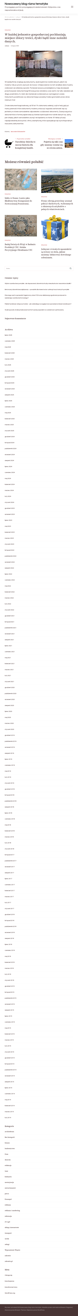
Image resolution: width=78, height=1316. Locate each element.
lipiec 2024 (8, 466)
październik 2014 (10, 1070)
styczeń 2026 (9, 371)
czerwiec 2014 (10, 1093)
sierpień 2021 (9, 639)
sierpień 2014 (9, 1082)
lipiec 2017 (8, 878)
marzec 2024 (9, 490)
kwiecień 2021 (10, 663)
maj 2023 (8, 526)
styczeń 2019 (9, 783)
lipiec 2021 (8, 645)
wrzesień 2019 (10, 747)
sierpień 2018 (9, 807)
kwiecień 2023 (10, 532)
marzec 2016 (9, 968)
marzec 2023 (9, 538)
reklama (8, 1205)
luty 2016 (8, 974)
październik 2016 (10, 926)
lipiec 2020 (8, 711)
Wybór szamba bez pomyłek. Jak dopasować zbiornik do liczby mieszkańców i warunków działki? (38, 283)
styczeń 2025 (9, 430)
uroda (7, 1239)
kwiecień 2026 (10, 353)
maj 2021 (8, 657)
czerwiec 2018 (10, 819)
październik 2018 (10, 801)
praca (7, 1194)
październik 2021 (10, 628)
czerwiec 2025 (10, 407)
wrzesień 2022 (10, 562)
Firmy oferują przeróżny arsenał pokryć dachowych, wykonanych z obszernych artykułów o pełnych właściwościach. (57, 205)
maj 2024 (8, 478)
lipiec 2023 (8, 520)
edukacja (8, 1165)
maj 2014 (8, 1099)
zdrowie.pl (9, 1261)
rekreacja (8, 1216)
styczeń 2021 (9, 681)
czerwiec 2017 (10, 884)
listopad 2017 (9, 855)
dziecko (8, 1160)
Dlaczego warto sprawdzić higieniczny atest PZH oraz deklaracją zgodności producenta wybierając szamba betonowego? (35, 296)
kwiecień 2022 (10, 592)
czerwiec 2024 (10, 472)
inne (6, 1171)
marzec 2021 (9, 669)
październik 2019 (10, 741)
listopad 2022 (9, 550)
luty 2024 (8, 496)
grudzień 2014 (10, 1058)
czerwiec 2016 (10, 950)
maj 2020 (8, 717)
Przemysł (8, 1199)
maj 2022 (8, 586)
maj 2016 (8, 956)
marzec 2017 (9, 896)
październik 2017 (10, 861)
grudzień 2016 (10, 914)
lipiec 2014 (8, 1088)
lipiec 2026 (8, 335)
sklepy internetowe (12, 1227)
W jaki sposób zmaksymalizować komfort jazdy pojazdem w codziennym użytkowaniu (34, 310)
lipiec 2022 (8, 574)
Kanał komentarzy (11, 1287)
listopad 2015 (9, 992)
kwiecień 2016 (10, 962)
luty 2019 (8, 777)
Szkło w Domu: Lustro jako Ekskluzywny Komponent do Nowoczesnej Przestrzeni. (18, 201)
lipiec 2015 (8, 1016)
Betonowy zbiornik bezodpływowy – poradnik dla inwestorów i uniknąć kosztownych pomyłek (37, 289)
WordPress (40, 1310)
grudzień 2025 (10, 377)
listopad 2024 (9, 442)
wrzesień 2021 (10, 634)
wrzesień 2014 (10, 1076)
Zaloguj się (8, 1275)
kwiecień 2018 (10, 831)
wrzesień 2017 (10, 866)
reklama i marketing (12, 1210)
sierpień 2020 (9, 705)
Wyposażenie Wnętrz (12, 1250)
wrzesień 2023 (10, 514)
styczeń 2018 (9, 849)
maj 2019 (8, 771)
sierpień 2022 (9, 568)
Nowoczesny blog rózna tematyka (26, 3)
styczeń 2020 (9, 729)
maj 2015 (8, 1028)
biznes (7, 1143)
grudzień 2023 (10, 508)
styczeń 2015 (9, 1052)
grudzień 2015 (10, 986)
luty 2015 (8, 1046)
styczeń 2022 (9, 610)
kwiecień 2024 (10, 484)
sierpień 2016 (9, 938)
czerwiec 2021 (10, 651)
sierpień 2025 (9, 395)
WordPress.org (10, 1293)
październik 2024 (10, 448)
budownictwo (10, 1148)
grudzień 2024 (10, 436)
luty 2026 (8, 365)
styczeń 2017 (9, 908)
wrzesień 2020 (10, 699)
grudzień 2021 (10, 616)
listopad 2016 (9, 920)
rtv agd (7, 1222)
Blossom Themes (20, 1310)
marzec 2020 (9, 723)
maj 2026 (8, 347)
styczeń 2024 (9, 502)
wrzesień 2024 (10, 454)
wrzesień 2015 (10, 1004)
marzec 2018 (9, 837)
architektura (9, 1131)
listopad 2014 (9, 1064)
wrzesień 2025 (10, 389)
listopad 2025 (9, 383)
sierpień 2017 (9, 872)
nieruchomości (10, 1188)
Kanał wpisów (9, 1281)
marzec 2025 (9, 424)
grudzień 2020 (10, 687)
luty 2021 (8, 675)
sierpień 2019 (9, 753)
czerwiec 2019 (10, 765)
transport (8, 1233)
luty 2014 (8, 1117)
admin (7, 46)
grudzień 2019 (10, 735)
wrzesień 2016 (10, 932)
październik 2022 (10, 556)
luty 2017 (8, 902)
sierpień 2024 (9, 460)
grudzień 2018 (10, 789)
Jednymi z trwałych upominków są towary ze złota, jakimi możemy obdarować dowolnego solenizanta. (56, 253)
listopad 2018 (9, 795)
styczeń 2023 (9, 544)
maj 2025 (8, 412)
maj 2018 (8, 825)
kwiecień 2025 (10, 418)
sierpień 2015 (9, 1010)
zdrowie (8, 1256)
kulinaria (8, 1177)
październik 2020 (10, 693)
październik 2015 (10, 998)
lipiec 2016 (8, 944)
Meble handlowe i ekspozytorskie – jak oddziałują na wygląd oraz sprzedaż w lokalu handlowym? (38, 304)
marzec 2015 (9, 1040)
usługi (8, 30)
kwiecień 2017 (10, 890)
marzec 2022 (9, 598)
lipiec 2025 (8, 401)
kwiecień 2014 (10, 1105)
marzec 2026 (9, 359)
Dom (6, 1154)
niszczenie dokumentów (18, 131)
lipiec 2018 (8, 813)
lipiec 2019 (8, 759)
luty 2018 (8, 843)
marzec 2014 (9, 1111)
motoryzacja (9, 1182)
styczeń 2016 (9, 980)
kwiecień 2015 (10, 1034)
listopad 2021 (9, 622)
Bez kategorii (10, 1137)
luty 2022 (8, 604)
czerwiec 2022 (10, 580)
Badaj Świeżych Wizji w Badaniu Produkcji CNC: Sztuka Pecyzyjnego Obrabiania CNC (20, 247)
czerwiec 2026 (10, 341)
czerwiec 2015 (10, 1022)
